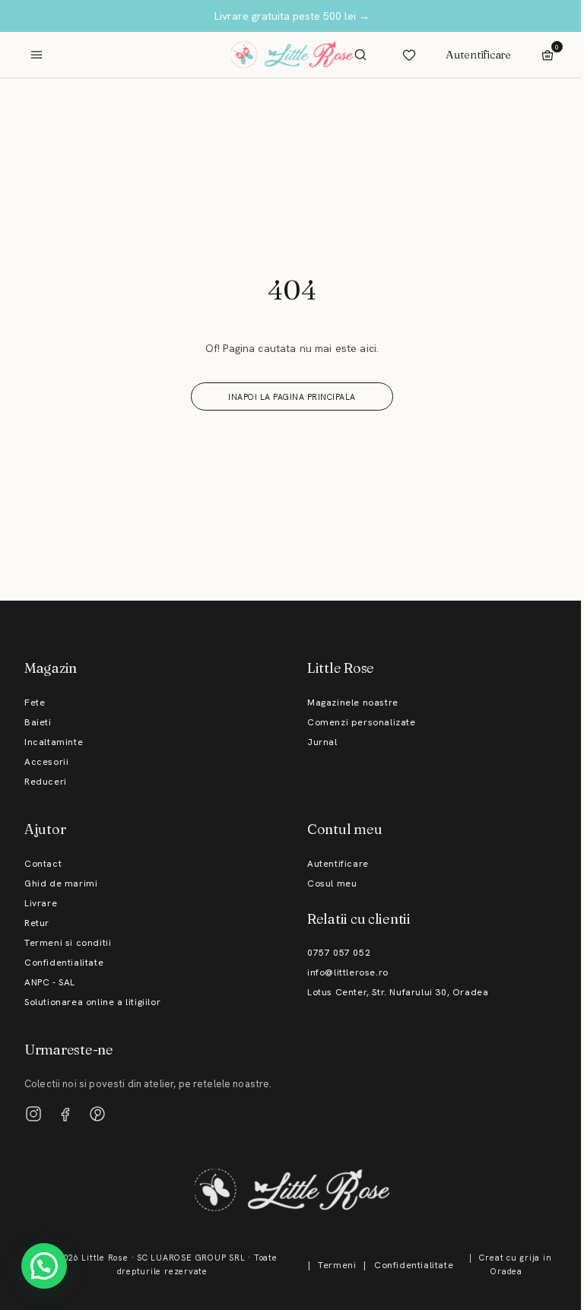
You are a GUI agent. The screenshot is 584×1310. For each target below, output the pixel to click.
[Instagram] (33, 1114)
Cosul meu (332, 883)
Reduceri (45, 782)
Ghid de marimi (60, 883)
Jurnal (322, 742)
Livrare (40, 903)
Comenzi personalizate (361, 722)
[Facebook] (65, 1114)
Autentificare (478, 54)
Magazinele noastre (352, 702)
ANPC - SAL (49, 982)
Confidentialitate (63, 962)
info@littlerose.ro (348, 972)
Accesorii (46, 762)
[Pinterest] (97, 1114)
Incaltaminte (53, 742)
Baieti (38, 722)
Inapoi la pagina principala (292, 397)
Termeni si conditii (67, 943)
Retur (36, 923)
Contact (43, 864)
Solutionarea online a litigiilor (92, 1002)
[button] (44, 1266)
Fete (34, 702)
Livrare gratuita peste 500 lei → (292, 16)
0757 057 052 (338, 953)
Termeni (337, 1265)
